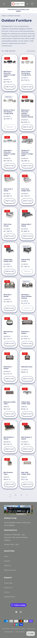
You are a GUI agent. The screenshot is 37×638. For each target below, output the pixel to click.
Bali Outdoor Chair (8, 473)
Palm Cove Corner (7, 225)
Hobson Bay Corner (25, 260)
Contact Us (8, 587)
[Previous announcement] (4, 10)
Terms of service (19, 631)
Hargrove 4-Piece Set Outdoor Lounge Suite (27, 153)
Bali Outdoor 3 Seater (9, 438)
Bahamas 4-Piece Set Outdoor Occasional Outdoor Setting (27, 113)
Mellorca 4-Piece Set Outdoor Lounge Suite (9, 74)
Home (4, 16)
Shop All (7, 561)
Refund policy (31, 628)
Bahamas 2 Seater (8, 367)
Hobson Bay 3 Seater (26, 225)
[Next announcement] (33, 10)
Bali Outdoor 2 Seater (26, 438)
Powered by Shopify (19, 628)
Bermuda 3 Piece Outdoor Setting (26, 296)
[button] (4, 4)
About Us (7, 565)
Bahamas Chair (26, 367)
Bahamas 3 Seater (25, 332)
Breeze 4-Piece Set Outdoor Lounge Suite (9, 111)
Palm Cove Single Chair (25, 189)
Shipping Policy (9, 596)
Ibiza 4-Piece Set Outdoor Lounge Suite (26, 73)
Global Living (10, 628)
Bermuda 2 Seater (8, 295)
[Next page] (27, 495)
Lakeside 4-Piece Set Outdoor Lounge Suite (9, 153)
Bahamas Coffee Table (10, 402)
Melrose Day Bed (8, 332)
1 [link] (10, 495)
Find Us (6, 592)
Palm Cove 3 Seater (8, 189)
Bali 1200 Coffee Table (25, 473)
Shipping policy (9, 631)
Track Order (8, 583)
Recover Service (10, 570)
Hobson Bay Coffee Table (25, 402)
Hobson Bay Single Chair (8, 260)
